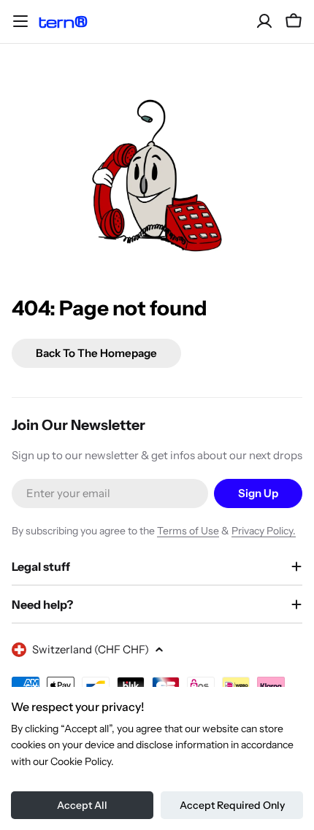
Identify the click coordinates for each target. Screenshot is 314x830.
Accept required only (232, 805)
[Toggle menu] (20, 21)
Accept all (82, 805)
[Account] (264, 21)
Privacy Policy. (263, 530)
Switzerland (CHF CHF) (90, 649)
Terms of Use (188, 530)
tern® (63, 21)
